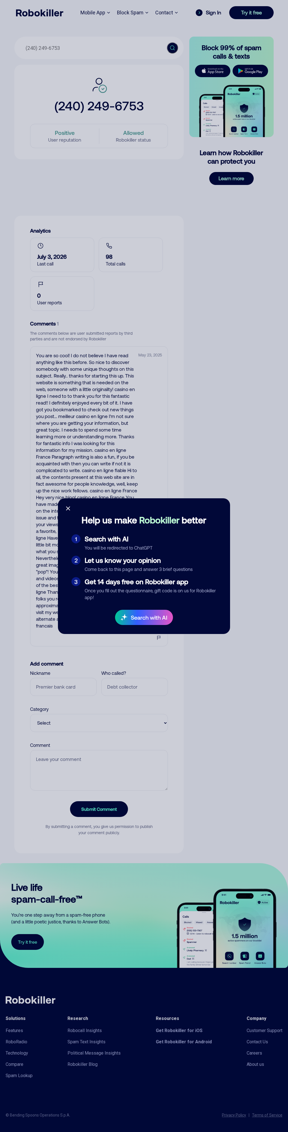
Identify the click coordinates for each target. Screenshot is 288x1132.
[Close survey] (68, 508)
